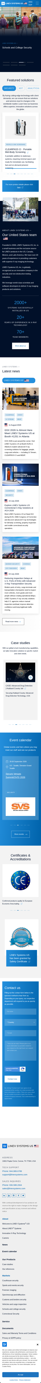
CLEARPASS (10, 415)
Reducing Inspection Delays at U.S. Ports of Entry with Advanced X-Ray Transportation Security (20, 581)
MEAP (19, 419)
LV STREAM (10, 419)
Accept (20, 1375)
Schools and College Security (17, 47)
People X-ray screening (15, 144)
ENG (30, 2)
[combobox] (20, 1022)
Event (20, 415)
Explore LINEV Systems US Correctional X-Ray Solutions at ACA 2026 (19, 508)
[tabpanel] (20, 39)
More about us (20, 346)
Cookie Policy (14, 1380)
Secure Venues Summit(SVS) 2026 (15, 776)
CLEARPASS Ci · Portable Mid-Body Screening (18, 150)
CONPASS (26, 564)
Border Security (12, 564)
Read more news (12, 621)
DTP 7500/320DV (11, 568)
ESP (30, 5)
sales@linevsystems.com (13, 1188)
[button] (37, 1344)
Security (9, 495)
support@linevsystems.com (14, 1174)
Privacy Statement (24, 1380)
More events (19, 834)
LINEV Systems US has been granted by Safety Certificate (20, 958)
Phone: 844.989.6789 (12, 1171)
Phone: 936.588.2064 (12, 1185)
